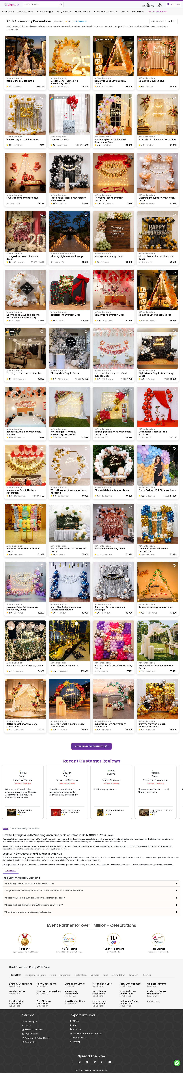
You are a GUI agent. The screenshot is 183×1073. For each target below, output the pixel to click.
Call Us (28, 1025)
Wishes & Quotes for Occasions (87, 1033)
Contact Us (30, 1042)
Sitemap (77, 1041)
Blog (74, 1025)
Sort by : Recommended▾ (163, 21)
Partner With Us (80, 1037)
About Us (77, 1029)
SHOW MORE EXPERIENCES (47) (91, 745)
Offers (76, 1021)
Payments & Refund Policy (37, 1038)
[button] (40, 4)
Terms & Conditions (34, 1029)
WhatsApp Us (31, 1021)
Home (5, 828)
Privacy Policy (31, 1034)
